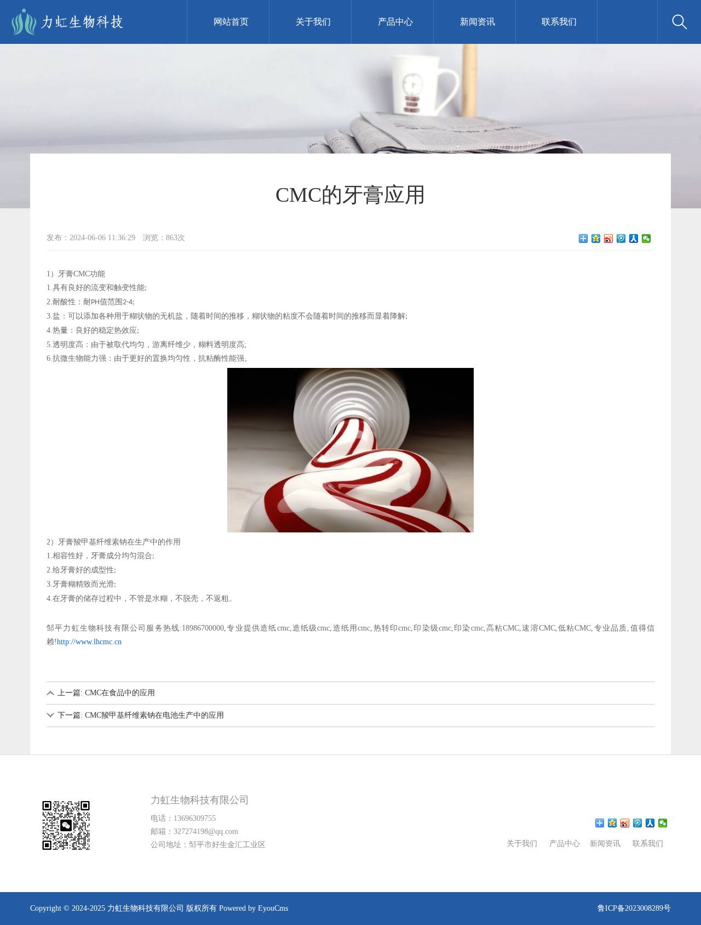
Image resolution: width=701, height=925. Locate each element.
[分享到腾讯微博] (621, 238)
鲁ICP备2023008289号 (634, 908)
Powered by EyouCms (252, 908)
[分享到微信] (646, 238)
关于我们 (313, 21)
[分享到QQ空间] (596, 238)
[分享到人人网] (634, 238)
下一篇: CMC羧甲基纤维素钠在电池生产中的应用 (141, 715)
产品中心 (395, 21)
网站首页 (231, 21)
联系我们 (559, 21)
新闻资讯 (477, 21)
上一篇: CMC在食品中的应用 (106, 693)
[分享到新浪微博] (608, 238)
